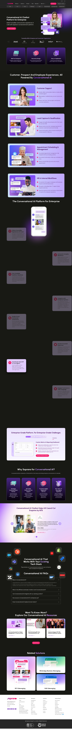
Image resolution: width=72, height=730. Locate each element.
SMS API (32, 701)
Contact (44, 711)
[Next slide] (59, 523)
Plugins (32, 703)
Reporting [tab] (28, 436)
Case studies (33, 711)
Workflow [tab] (33, 436)
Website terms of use (58, 708)
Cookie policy (57, 711)
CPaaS (20, 700)
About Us (42, 3)
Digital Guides (33, 712)
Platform (16, 3)
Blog (31, 709)
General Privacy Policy (58, 710)
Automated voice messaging (23, 710)
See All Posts (36, 642)
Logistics (44, 704)
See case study (41, 532)
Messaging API (33, 700)
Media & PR (57, 704)
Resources (37, 3)
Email (25, 6)
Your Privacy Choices (58, 714)
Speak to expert (11, 28)
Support (44, 712)
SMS (10, 6)
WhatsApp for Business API (23, 711)
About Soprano (57, 700)
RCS (17, 6)
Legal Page (56, 707)
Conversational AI (47, 6)
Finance (44, 700)
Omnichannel (21, 707)
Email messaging (21, 708)
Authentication (61, 6)
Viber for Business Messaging (23, 712)
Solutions (22, 3)
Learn (32, 708)
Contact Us (53, 3)
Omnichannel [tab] (38, 436)
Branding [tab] (44, 436)
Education (44, 707)
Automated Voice (54, 6)
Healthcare (45, 703)
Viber (39, 6)
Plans (33, 3)
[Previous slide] (12, 523)
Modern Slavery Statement (59, 712)
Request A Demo (61, 3)
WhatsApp (32, 6)
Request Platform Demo (42, 455)
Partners (27, 3)
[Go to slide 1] (35, 536)
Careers (56, 701)
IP (19, 703)
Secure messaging (34, 713)
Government (45, 701)
